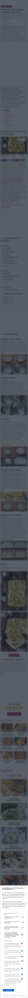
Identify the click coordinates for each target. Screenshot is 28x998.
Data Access (14, 995)
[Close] (25, 888)
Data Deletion (6, 995)
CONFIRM (8, 990)
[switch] (22, 917)
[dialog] (14, 941)
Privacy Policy (22, 995)
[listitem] (14, 914)
